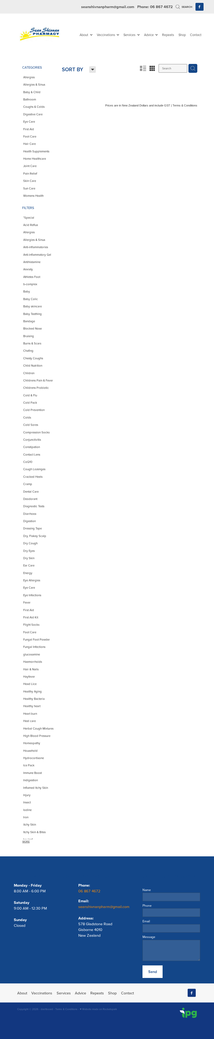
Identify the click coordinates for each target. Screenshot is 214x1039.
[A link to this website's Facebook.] (199, 7)
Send (152, 971)
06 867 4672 (90, 891)
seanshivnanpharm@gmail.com (107, 6)
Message (148, 937)
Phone (147, 905)
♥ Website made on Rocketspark (98, 1009)
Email (146, 921)
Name (146, 890)
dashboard (47, 1009)
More (26, 841)
